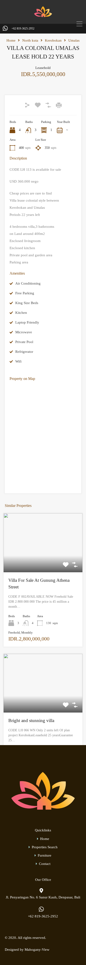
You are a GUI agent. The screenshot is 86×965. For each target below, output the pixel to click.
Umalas (74, 40)
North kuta (30, 40)
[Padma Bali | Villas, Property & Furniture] (43, 17)
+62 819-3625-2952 (22, 28)
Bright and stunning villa (31, 720)
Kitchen (21, 313)
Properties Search (45, 847)
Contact (44, 864)
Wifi (18, 361)
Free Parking (24, 293)
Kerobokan (53, 40)
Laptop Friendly (27, 322)
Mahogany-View (37, 949)
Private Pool (24, 342)
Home (11, 40)
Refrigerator (24, 352)
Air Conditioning (28, 283)
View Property (43, 560)
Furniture (44, 855)
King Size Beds (26, 303)
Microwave (23, 332)
